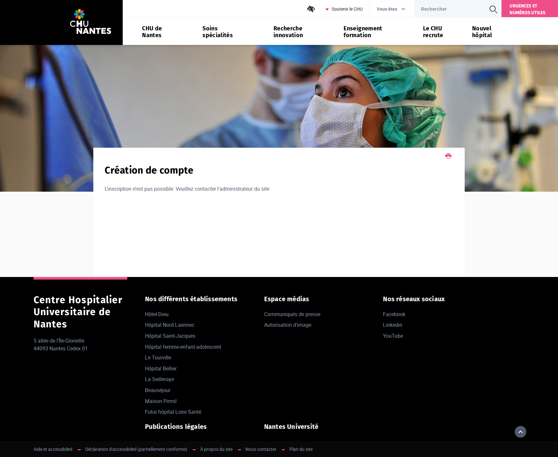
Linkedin (392, 324)
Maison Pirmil (161, 401)
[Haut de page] (520, 431)
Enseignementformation (363, 32)
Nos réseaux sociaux (414, 299)
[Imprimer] (448, 156)
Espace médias (286, 299)
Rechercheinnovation (288, 32)
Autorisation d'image (287, 324)
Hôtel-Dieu (157, 314)
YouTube (393, 335)
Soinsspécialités (217, 32)
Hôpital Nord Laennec (169, 324)
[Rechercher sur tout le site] (493, 9)
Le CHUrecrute (433, 32)
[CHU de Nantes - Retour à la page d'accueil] (91, 22)
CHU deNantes (152, 32)
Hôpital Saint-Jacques (170, 335)
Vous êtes (387, 9)
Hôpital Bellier (161, 368)
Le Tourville (158, 357)
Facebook (394, 314)
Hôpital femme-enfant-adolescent (183, 346)
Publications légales (176, 426)
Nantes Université (291, 426)
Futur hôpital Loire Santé (173, 411)
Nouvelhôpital (482, 32)
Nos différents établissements (191, 299)
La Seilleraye (159, 379)
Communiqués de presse (292, 314)
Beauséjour (157, 390)
